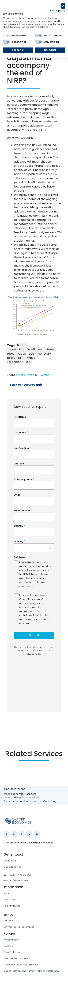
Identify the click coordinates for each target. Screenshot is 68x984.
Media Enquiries (12, 866)
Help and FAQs (11, 905)
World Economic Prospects (19, 794)
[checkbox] (6, 35)
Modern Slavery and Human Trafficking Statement (31, 970)
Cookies (8, 945)
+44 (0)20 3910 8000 (19, 875)
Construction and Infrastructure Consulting (29, 801)
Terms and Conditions (15, 958)
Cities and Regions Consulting (21, 797)
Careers (8, 920)
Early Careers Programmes (18, 926)
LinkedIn (31, 375)
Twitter (44, 375)
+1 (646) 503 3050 (19, 880)
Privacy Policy (11, 939)
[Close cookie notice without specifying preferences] (63, 6)
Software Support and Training (20, 964)
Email (20, 375)
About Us (8, 893)
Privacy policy (57, 10)
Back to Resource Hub (26, 384)
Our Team (9, 899)
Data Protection (12, 952)
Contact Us (9, 860)
